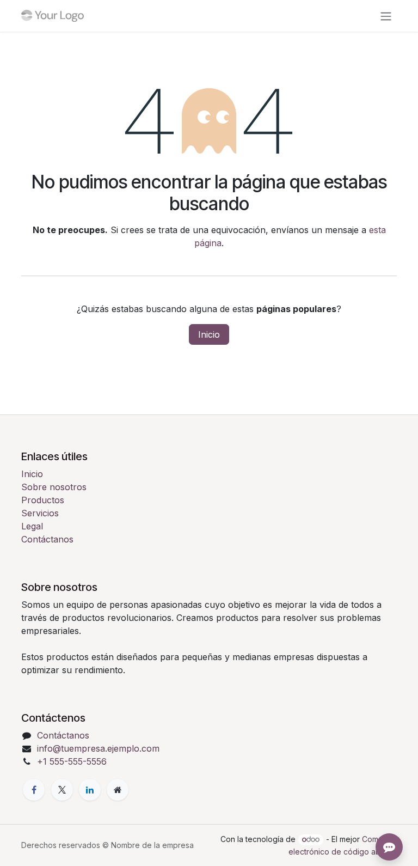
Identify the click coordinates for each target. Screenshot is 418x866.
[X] (62, 790)
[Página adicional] (117, 790)
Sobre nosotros (54, 486)
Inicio (209, 334)
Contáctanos (47, 539)
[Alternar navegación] (386, 15)
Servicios (40, 513)
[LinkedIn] (90, 790)
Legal (32, 526)
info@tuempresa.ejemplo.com (98, 748)
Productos (42, 500)
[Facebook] (34, 790)
